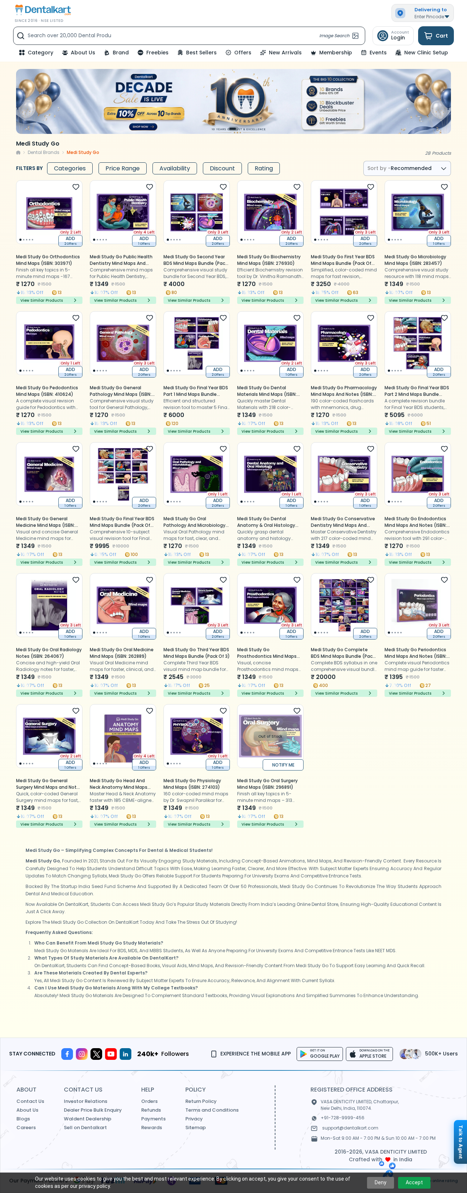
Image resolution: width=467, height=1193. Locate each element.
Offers (242, 52)
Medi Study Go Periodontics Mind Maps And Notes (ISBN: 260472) (416, 656)
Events (378, 52)
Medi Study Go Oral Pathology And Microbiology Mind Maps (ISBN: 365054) (194, 525)
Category (40, 52)
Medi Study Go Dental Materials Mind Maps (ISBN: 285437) (267, 394)
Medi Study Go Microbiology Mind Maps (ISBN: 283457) (415, 260)
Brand (121, 52)
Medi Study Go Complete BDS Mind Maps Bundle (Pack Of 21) (343, 656)
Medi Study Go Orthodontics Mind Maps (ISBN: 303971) (48, 260)
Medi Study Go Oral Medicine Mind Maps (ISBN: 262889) (122, 652)
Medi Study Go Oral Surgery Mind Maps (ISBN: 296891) (267, 783)
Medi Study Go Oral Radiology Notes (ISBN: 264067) (49, 652)
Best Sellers (201, 52)
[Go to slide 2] (234, 129)
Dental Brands (43, 152)
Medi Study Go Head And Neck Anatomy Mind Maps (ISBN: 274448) (118, 787)
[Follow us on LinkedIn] (125, 1054)
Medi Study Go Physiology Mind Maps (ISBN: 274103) (192, 783)
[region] (233, 101)
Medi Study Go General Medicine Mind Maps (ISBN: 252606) (45, 525)
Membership (335, 52)
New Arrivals (285, 52)
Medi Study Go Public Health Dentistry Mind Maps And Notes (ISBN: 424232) (121, 263)
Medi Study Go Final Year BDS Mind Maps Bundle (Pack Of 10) (122, 525)
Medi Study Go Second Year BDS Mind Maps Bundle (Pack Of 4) (195, 263)
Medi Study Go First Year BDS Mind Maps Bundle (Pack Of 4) (343, 263)
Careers (26, 1127)
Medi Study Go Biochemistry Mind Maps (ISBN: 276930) (269, 260)
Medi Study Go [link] (83, 152)
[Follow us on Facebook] (67, 1054)
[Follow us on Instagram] (82, 1054)
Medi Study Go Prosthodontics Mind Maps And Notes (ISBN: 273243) (267, 656)
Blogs (23, 1118)
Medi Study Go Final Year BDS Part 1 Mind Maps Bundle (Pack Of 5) (195, 394)
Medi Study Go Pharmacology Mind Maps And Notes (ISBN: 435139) (344, 394)
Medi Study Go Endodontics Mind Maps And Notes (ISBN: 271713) (416, 525)
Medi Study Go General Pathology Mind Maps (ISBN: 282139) (120, 394)
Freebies (157, 52)
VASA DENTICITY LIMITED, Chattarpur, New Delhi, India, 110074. (360, 1105)
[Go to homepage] (42, 10)
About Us (83, 52)
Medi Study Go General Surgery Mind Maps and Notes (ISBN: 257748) (49, 787)
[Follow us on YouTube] (111, 1054)
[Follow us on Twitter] (96, 1054)
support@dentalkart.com (350, 1128)
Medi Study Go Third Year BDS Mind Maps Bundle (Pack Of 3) (196, 652)
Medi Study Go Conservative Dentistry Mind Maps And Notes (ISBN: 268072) (343, 525)
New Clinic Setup (426, 52)
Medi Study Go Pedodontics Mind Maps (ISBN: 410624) (47, 391)
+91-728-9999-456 (342, 1118)
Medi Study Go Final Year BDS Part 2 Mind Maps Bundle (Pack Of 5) (417, 394)
